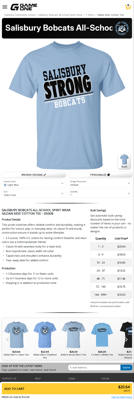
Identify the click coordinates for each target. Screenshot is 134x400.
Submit (126, 367)
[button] (5, 7)
